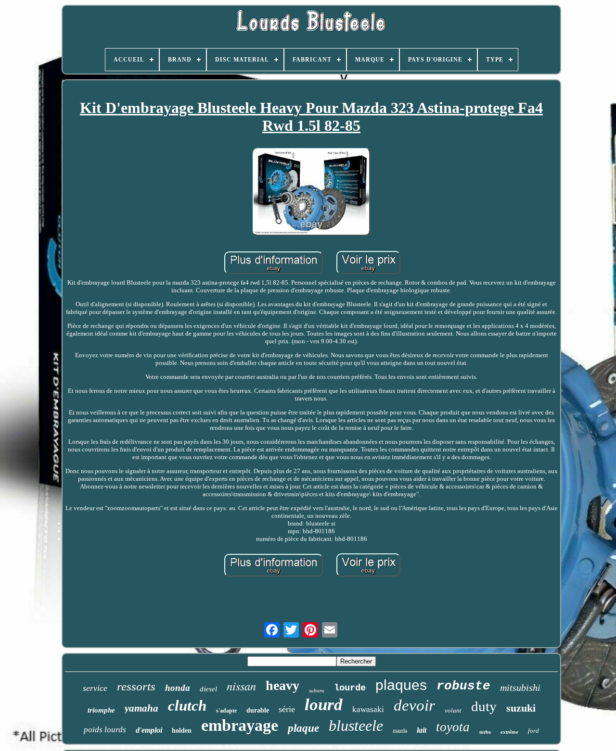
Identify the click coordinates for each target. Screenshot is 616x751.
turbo (485, 732)
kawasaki (368, 709)
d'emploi (149, 730)
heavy (282, 685)
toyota (453, 727)
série (287, 709)
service (95, 688)
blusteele (356, 725)
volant (453, 710)
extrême (509, 732)
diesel (208, 689)
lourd (324, 704)
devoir (414, 705)
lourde (350, 688)
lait (421, 730)
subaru (316, 690)
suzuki (521, 708)
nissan (241, 685)
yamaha (141, 708)
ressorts (136, 686)
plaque (303, 728)
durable (257, 710)
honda (177, 688)
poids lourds (105, 729)
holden (182, 730)
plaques (401, 685)
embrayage (239, 725)
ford (533, 730)
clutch (187, 705)
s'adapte (226, 710)
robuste (463, 686)
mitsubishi (520, 687)
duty (484, 706)
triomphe (101, 710)
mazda (400, 730)
